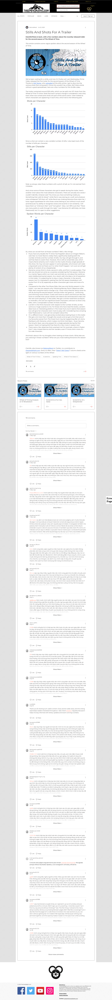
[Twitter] (31, 991)
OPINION (54, 16)
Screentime (46, 356)
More (62, 16)
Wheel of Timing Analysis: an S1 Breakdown (29, 401)
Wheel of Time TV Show (33, 356)
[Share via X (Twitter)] (30, 366)
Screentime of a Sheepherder (78, 401)
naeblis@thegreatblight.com (71, 998)
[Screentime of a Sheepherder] (82, 390)
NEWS (39, 16)
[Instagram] (50, 991)
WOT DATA (29, 361)
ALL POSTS (20, 16)
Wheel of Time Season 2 (71, 356)
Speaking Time (57, 356)
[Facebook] (21, 991)
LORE (46, 16)
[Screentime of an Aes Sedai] (56, 390)
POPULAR (31, 16)
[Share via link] (34, 366)
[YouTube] (40, 991)
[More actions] (85, 27)
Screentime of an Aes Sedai (54, 401)
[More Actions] (85, 435)
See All (93, 380)
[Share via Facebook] (26, 366)
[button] (40, 1)
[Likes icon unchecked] (31, 457)
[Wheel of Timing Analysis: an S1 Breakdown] (29, 390)
